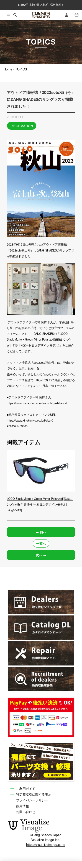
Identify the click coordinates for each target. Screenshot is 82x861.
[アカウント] (67, 15)
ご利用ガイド (25, 788)
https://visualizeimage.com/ (45, 844)
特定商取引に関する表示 (33, 794)
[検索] (15, 15)
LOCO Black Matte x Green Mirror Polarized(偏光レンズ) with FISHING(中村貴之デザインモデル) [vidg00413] (40, 504)
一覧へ (41, 543)
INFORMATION (21, 125)
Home (8, 69)
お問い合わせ (25, 811)
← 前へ (41, 532)
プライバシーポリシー (32, 800)
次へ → (41, 555)
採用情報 (22, 806)
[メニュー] (5, 15)
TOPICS (21, 69)
